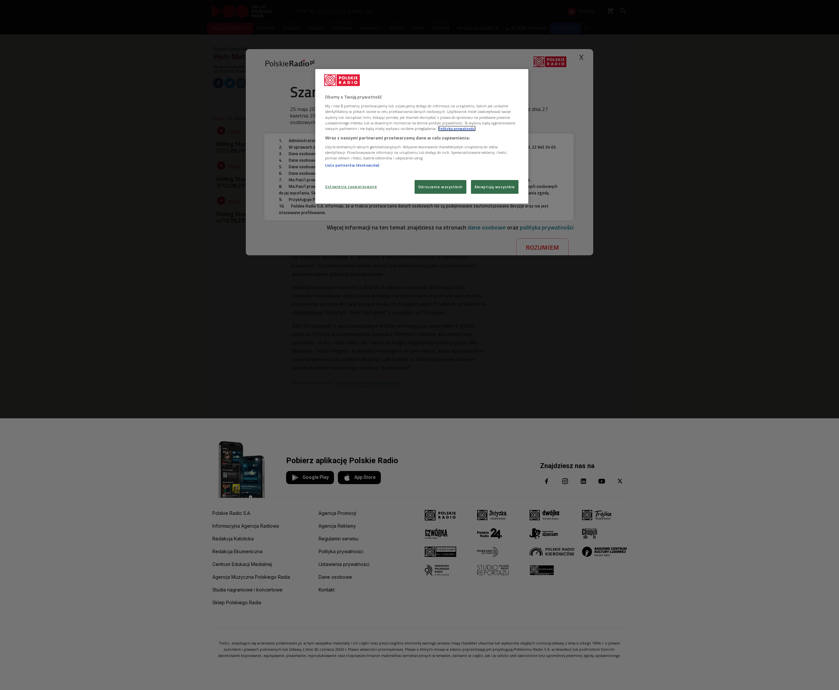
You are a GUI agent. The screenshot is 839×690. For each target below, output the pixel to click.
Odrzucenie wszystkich (440, 187)
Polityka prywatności (457, 128)
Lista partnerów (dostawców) (352, 165)
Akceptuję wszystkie (495, 187)
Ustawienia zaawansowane (351, 186)
